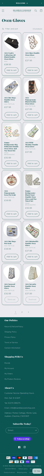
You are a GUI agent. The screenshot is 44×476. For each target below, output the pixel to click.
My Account (9, 368)
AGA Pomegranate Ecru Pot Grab (10, 193)
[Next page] (28, 312)
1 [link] (15, 312)
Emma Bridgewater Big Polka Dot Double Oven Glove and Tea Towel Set (11, 146)
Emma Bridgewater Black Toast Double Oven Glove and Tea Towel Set (30, 196)
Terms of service (9, 472)
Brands (7, 363)
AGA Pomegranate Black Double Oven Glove (30, 101)
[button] (3, 10)
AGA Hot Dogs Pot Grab (10, 242)
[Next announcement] (41, 3)
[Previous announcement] (2, 3)
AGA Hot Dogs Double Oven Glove (10, 100)
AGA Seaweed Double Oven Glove (9, 286)
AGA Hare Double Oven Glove (32, 54)
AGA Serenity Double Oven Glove (30, 286)
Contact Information (12, 348)
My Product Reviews (13, 379)
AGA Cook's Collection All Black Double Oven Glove (10, 56)
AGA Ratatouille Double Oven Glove (31, 243)
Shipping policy (22, 472)
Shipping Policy (10, 332)
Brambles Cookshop (15, 466)
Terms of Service (11, 342)
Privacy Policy (10, 337)
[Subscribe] (35, 430)
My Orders (9, 374)
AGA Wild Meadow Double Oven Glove (31, 145)
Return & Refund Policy (14, 326)
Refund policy (23, 469)
